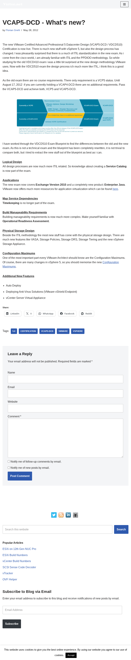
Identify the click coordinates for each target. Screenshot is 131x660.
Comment (14, 416)
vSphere (78, 331)
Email (11, 387)
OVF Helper (10, 579)
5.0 (13, 331)
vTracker (8, 573)
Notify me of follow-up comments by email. (36, 461)
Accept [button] (71, 655)
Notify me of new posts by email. (30, 467)
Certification (28, 331)
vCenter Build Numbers (17, 561)
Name (11, 372)
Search (121, 529)
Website (13, 401)
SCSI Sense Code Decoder (19, 567)
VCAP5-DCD (47, 331)
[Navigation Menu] (124, 4)
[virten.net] (13, 4)
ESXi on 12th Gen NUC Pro (19, 548)
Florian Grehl (13, 30)
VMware (63, 331)
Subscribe (11, 623)
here (115, 189)
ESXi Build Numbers (15, 555)
